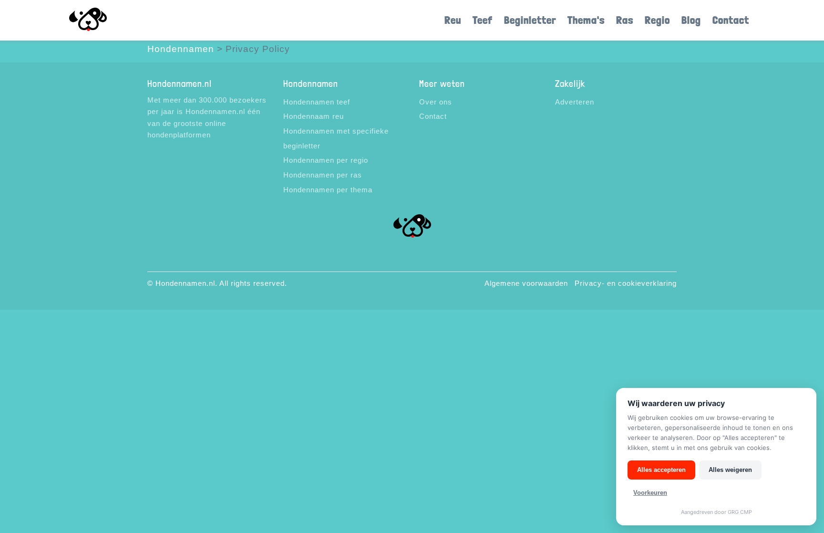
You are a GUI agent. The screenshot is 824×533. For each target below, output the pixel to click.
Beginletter (530, 19)
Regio (657, 19)
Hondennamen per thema (327, 190)
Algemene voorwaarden (526, 283)
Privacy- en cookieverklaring (626, 283)
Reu (452, 19)
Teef (483, 19)
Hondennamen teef (316, 102)
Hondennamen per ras (322, 175)
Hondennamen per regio (325, 160)
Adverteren (574, 102)
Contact (730, 19)
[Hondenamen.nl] (101, 20)
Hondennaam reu (313, 116)
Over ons (435, 102)
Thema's (586, 19)
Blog (691, 19)
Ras (624, 19)
